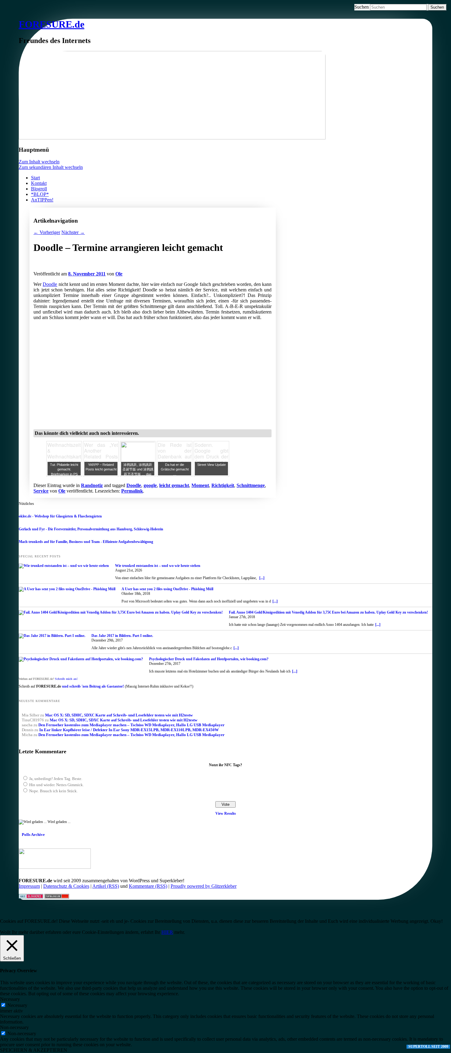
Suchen (361, 7)
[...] (261, 578)
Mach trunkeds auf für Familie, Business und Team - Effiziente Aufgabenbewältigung (86, 542)
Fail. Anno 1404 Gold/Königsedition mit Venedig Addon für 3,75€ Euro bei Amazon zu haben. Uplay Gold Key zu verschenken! (328, 612)
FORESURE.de (51, 24)
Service (40, 490)
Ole (118, 273)
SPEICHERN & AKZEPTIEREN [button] (33, 1050)
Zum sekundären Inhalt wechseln (51, 167)
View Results (225, 813)
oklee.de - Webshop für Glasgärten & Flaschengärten (60, 516)
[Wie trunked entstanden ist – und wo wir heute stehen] (64, 566)
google (150, 485)
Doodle (50, 284)
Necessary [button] (10, 999)
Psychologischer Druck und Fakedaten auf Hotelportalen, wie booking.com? (208, 659)
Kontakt (39, 183)
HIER (167, 932)
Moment (200, 485)
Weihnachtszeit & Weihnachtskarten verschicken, (67, 453)
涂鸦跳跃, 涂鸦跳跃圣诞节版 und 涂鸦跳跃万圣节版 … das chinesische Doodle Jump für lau (137, 474)
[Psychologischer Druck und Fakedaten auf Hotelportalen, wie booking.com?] (81, 659)
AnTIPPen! (42, 199)
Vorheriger (46, 232)
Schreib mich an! (66, 679)
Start (35, 177)
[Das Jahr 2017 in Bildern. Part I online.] (52, 636)
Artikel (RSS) (105, 886)
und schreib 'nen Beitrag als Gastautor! (93, 686)
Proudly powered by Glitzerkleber (204, 886)
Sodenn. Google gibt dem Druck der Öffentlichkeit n (211, 453)
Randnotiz (92, 485)
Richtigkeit (222, 485)
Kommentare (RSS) (148, 886)
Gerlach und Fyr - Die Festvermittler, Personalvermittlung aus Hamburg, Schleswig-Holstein (91, 529)
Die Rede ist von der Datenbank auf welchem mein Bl (174, 456)
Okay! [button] (436, 921)
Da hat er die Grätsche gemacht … (175, 469)
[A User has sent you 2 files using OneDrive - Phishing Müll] (67, 589)
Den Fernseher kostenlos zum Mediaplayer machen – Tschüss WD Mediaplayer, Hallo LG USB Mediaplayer (131, 725)
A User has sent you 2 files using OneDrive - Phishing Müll (167, 589)
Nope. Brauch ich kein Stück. (53, 791)
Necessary (17, 1005)
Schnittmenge (251, 485)
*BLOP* (40, 194)
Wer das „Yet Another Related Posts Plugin (101, 453)
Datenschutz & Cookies (66, 886)
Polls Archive (33, 834)
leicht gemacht (174, 485)
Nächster (73, 232)
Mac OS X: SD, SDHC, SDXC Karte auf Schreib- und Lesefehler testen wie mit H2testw (119, 715)
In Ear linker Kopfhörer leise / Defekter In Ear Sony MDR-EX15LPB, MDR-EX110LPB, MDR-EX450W (129, 729)
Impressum (29, 886)
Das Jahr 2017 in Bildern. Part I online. (122, 636)
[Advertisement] (105, 267)
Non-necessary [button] (14, 1027)
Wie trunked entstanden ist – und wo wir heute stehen (157, 566)
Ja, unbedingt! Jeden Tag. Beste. (55, 778)
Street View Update (211, 464)
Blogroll (39, 188)
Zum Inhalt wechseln (39, 161)
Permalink (132, 490)
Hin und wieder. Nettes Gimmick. (56, 784)
